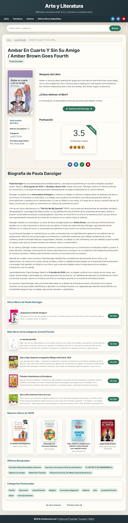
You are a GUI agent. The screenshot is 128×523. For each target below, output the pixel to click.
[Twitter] (112, 19)
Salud (11, 495)
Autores (30, 19)
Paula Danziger (16, 61)
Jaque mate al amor (107, 444)
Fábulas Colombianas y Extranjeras (36, 376)
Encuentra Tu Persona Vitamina (49, 445)
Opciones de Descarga (79, 109)
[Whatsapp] (82, 164)
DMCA (91, 519)
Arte (95, 490)
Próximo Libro (73, 505)
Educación (23, 490)
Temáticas (17, 19)
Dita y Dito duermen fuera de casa (35, 394)
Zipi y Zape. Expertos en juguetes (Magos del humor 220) (45, 357)
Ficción (12, 490)
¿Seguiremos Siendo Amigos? (33, 313)
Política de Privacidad (67, 519)
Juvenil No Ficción (108, 490)
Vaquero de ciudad (17, 473)
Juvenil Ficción (20, 40)
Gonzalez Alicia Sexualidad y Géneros (25, 467)
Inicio (6, 19)
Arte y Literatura (64, 6)
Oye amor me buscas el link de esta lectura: (63, 467)
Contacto (83, 519)
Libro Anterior (54, 505)
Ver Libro (113, 316)
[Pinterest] (124, 19)
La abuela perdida (28, 339)
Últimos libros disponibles (49, 19)
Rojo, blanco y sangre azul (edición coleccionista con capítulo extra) (78, 446)
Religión (52, 490)
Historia (85, 490)
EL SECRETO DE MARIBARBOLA (99, 467)
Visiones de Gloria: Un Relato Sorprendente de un (71, 473)
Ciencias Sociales (25, 495)
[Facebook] (118, 19)
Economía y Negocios (69, 490)
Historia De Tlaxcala (37, 473)
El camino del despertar (20, 443)
